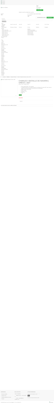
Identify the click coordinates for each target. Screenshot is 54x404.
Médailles (29, 29)
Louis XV (29, 24)
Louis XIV (20, 24)
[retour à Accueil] (1, 77)
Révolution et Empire (13, 27)
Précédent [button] (1, 88)
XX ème (29, 27)
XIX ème (20, 27)
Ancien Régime (4, 27)
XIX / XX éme (47, 24)
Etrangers (3, 25)
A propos (2, 398)
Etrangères (46, 27)
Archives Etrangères (31, 34)
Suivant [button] (17, 88)
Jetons (3, 29)
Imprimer (21, 101)
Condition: (25, 84)
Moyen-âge (3, 24)
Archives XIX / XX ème (5, 34)
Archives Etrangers (5, 35)
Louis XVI (37, 24)
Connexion (3, 18)
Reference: (20, 84)
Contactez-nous (3, 395)
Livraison (2, 74)
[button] (2, 23)
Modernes (37, 27)
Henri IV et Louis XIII (13, 24)
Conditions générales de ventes (6, 397)
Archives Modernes (30, 33)
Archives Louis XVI (5, 33)
